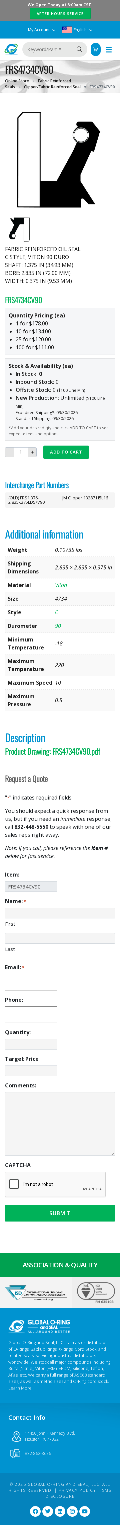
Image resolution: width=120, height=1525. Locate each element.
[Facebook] (35, 1511)
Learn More (20, 1388)
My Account (39, 30)
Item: (12, 874)
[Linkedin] (60, 1511)
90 (58, 626)
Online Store (17, 81)
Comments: (20, 1085)
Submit (60, 1213)
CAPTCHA (18, 1165)
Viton (61, 585)
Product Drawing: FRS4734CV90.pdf (52, 751)
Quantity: (18, 1032)
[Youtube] (84, 1511)
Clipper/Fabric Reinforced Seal (52, 87)
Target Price (22, 1058)
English (80, 30)
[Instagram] (72, 1511)
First (10, 923)
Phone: (14, 999)
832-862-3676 (38, 1453)
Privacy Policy (77, 1490)
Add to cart (66, 452)
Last (10, 949)
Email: (14, 967)
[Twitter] (47, 1511)
